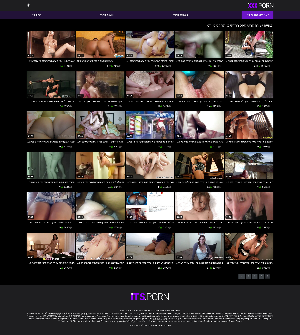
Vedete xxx (101, 316)
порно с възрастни (172, 316)
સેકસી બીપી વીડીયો (200, 316)
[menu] (28, 6)
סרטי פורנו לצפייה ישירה (176, 321)
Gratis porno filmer (210, 319)
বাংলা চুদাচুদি (57, 313)
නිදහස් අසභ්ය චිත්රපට (141, 321)
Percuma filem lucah (192, 319)
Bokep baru (199, 321)
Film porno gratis (80, 321)
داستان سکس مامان (142, 313)
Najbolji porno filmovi (250, 319)
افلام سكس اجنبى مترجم (184, 313)
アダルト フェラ (65, 321)
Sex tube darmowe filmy (229, 319)
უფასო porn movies (95, 313)
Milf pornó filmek (45, 313)
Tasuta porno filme (212, 321)
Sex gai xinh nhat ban (246, 313)
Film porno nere (229, 313)
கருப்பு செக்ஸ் (187, 316)
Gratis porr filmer (112, 313)
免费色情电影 (74, 316)
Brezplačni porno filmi (142, 319)
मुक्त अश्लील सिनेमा (124, 321)
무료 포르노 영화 (160, 319)
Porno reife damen (264, 313)
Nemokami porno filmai (45, 319)
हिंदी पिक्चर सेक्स (231, 316)
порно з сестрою (88, 316)
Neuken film (200, 313)
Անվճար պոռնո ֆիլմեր (74, 313)
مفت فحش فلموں (147, 316)
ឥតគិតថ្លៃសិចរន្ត (62, 316)
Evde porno (32, 313)
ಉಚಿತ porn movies (217, 316)
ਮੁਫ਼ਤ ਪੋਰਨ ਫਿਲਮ (49, 316)
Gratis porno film (64, 319)
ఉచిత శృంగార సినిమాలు (247, 316)
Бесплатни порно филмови (85, 319)
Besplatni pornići (105, 319)
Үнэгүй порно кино (116, 316)
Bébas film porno (158, 321)
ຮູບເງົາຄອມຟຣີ (94, 321)
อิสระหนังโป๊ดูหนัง (175, 319)
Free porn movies (214, 313)
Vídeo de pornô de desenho (162, 313)
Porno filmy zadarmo (122, 319)
